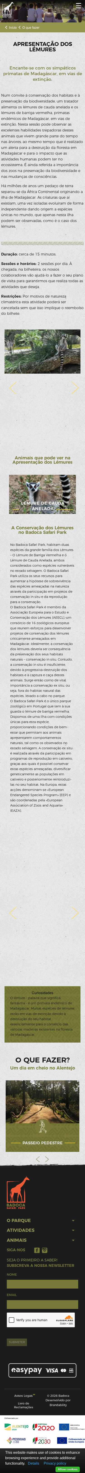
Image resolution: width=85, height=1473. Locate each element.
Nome (12, 1274)
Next (47, 1159)
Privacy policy (55, 1463)
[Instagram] (44, 1250)
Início (13, 27)
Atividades (20, 1230)
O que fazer (30, 27)
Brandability (58, 1405)
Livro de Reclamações (23, 1405)
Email (12, 1295)
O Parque (19, 1220)
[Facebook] (37, 1250)
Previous (38, 1159)
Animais (17, 1240)
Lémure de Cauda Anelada (43, 506)
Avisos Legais (23, 1395)
